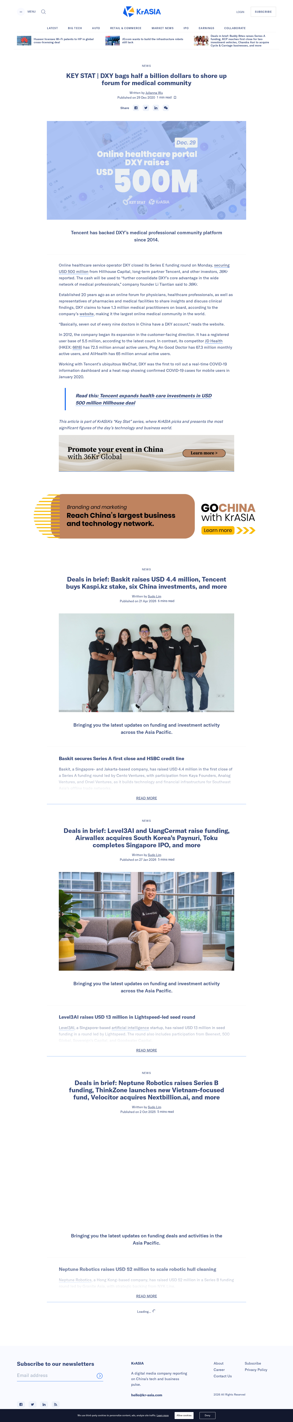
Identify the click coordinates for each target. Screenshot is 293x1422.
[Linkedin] (156, 108)
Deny (207, 1415)
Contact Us (223, 1376)
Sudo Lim (154, 596)
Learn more (163, 1415)
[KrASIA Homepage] (142, 11)
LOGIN (240, 12)
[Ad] (146, 516)
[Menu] (21, 12)
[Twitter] (146, 108)
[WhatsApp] (166, 108)
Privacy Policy (256, 1369)
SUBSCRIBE (263, 11)
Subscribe (253, 1363)
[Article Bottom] (146, 453)
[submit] (99, 1375)
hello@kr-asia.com (146, 1395)
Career (219, 1369)
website (87, 313)
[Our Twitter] (32, 1404)
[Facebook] (136, 108)
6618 (77, 347)
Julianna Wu (154, 93)
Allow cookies (184, 1415)
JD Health (214, 340)
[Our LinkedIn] (44, 1404)
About (218, 1363)
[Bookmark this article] (175, 97)
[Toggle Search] (43, 12)
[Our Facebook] (21, 1404)
